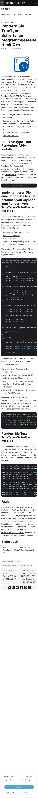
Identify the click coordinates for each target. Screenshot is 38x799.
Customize (11, 792)
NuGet (17, 177)
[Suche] (35, 3)
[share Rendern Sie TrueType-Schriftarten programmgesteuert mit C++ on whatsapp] (25, 588)
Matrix (16, 393)
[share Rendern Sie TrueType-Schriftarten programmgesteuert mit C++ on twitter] (9, 588)
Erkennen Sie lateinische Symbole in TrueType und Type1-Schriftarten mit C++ (18, 550)
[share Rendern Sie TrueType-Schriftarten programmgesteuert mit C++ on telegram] (29, 588)
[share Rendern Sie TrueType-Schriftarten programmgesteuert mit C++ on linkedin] (13, 588)
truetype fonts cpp (26, 565)
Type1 (12, 96)
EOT (22, 96)
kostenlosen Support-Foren (12, 532)
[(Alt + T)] (10, 9)
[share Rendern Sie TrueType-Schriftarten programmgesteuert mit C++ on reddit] (17, 588)
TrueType (5, 96)
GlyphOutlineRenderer (22, 384)
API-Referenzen (21, 521)
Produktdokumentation (10, 524)
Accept (19, 787)
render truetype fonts (9, 565)
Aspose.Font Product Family (12, 561)
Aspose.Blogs (12, 22)
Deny (26, 792)
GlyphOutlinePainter (11, 235)
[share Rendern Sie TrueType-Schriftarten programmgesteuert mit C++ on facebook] (21, 588)
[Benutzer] (32, 3)
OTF (17, 96)
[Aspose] (13, 3)
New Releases (10, 174)
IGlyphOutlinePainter (27, 217)
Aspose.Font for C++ (19, 88)
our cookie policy (23, 783)
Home (4, 8)
